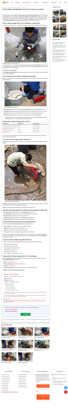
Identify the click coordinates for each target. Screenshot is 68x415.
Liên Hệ (65, 2)
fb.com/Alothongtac (11, 265)
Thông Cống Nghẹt (26, 2)
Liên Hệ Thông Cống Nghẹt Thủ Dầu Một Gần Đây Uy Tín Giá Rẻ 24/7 (8, 362)
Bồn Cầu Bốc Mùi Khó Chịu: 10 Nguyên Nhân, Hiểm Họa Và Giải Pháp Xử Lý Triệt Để (59, 47)
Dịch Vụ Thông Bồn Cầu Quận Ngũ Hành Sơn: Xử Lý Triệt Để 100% (59, 57)
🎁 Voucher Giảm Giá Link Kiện (43, 397)
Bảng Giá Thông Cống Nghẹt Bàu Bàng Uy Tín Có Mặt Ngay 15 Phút (8, 337)
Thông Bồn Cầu (45, 2)
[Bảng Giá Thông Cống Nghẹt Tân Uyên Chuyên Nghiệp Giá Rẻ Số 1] (25, 344)
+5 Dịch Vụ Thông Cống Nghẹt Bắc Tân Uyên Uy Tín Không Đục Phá (8, 350)
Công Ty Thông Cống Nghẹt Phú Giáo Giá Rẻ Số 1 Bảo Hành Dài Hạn (41, 337)
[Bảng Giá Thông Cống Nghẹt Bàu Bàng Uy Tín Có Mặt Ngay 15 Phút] (9, 331)
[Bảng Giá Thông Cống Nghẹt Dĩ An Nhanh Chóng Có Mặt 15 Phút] (42, 344)
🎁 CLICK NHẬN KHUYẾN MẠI (43, 386)
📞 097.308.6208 (25, 314)
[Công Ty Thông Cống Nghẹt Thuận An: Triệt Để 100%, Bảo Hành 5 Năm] (25, 356)
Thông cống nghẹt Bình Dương (19, 263)
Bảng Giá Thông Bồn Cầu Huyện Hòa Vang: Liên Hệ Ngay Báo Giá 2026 (59, 54)
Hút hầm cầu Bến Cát (6, 132)
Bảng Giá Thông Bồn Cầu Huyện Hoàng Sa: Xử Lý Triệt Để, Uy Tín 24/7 (59, 51)
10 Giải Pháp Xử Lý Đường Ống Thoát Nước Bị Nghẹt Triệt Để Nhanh (59, 43)
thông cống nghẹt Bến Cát (18, 241)
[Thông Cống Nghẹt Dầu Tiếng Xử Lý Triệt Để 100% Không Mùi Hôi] (25, 331)
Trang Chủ (17, 2)
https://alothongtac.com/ (12, 262)
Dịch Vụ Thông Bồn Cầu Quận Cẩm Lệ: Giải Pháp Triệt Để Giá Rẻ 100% (59, 60)
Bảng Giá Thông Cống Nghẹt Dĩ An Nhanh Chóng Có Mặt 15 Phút (41, 350)
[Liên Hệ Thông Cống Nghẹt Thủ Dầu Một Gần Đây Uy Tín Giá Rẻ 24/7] (9, 356)
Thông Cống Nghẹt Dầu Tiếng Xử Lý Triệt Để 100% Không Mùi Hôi (25, 337)
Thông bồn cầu (5, 128)
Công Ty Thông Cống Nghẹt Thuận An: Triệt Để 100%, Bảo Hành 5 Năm (25, 362)
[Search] (12, 2)
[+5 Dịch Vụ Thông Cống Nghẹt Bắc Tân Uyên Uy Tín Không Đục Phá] (9, 344)
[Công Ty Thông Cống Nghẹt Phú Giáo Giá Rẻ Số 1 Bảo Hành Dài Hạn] (42, 331)
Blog (60, 2)
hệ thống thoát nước (40, 16)
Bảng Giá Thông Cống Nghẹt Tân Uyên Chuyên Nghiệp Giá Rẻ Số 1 (24, 350)
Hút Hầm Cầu (36, 2)
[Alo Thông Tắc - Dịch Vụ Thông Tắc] (5, 2)
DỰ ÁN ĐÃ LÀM (54, 2)
